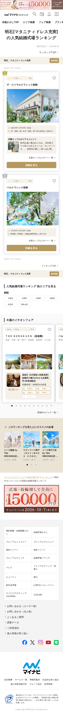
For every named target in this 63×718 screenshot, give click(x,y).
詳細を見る (31, 165)
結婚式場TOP (33, 477)
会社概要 (8, 679)
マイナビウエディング (14, 477)
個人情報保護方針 (19, 684)
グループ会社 (35, 684)
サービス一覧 (21, 679)
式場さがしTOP (10, 22)
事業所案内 (35, 679)
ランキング (47, 477)
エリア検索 (29, 22)
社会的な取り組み (51, 679)
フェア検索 (45, 22)
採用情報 (48, 684)
